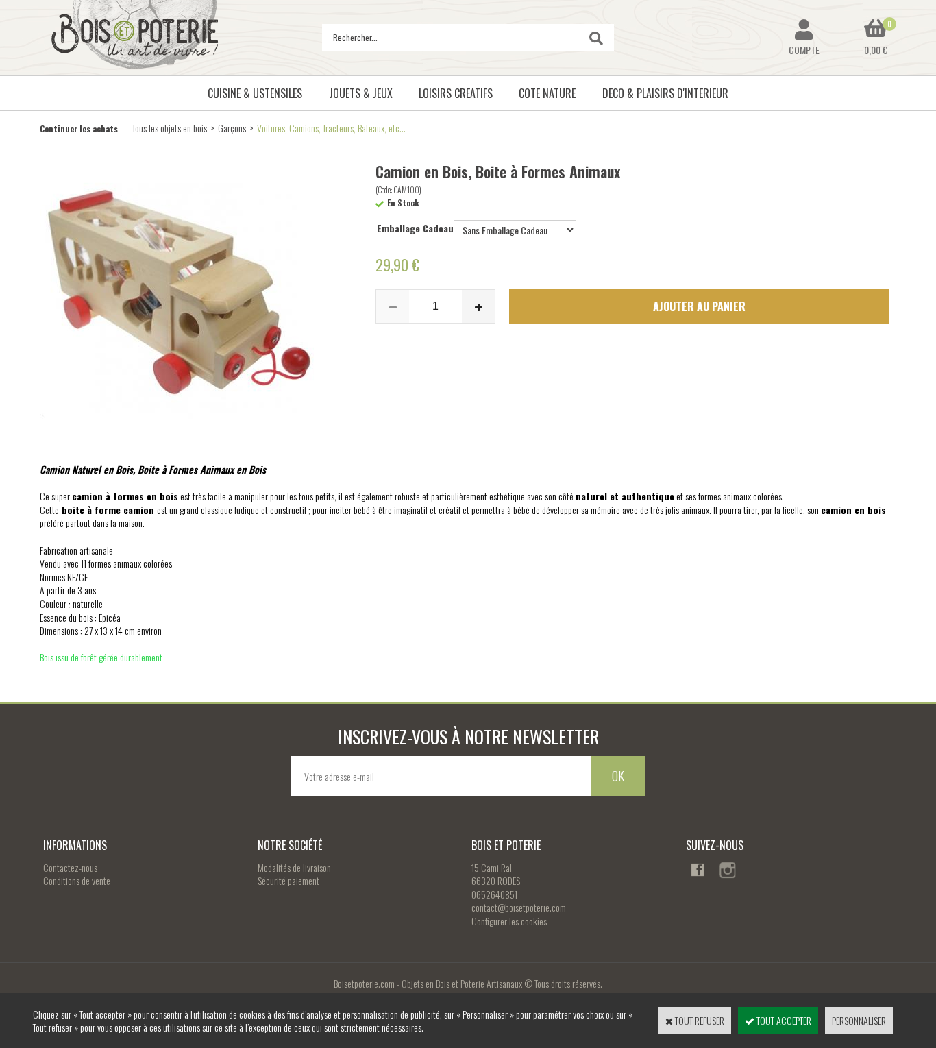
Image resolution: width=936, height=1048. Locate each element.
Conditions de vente (76, 880)
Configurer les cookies (509, 921)
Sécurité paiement (288, 880)
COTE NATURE (547, 93)
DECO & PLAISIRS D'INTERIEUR (665, 93)
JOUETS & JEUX (361, 93)
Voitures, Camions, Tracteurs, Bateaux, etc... (331, 128)
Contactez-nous (70, 867)
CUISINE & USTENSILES (255, 93)
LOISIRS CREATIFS (456, 93)
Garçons (232, 128)
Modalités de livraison (294, 867)
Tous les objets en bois (169, 128)
